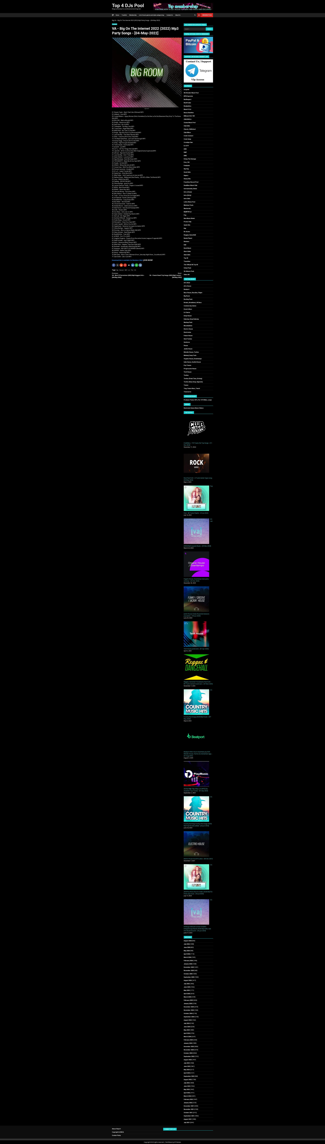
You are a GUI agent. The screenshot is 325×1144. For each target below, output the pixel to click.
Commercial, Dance (190, 306)
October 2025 (188, 974)
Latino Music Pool (189, 202)
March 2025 (187, 997)
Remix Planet (188, 238)
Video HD (187, 274)
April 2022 (187, 1093)
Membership (132, 15)
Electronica (187, 332)
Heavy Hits (187, 179)
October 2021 (188, 1112)
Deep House (188, 316)
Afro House (187, 286)
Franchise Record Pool (191, 182)
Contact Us (170, 15)
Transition (187, 261)
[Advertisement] (183, 6)
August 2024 (188, 1020)
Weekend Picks (207, 15)
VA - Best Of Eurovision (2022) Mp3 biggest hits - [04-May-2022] (128, 275)
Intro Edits (187, 198)
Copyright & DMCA (118, 1132)
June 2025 (187, 987)
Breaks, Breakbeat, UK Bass (193, 302)
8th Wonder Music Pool (191, 93)
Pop (185, 215)
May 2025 (187, 990)
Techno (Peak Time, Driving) (193, 378)
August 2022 (188, 1079)
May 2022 (187, 1089)
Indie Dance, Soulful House (192, 362)
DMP (185, 152)
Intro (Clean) (188, 192)
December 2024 (189, 1007)
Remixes (186, 241)
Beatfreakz (187, 103)
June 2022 (187, 1086)
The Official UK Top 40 (191, 264)
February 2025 (188, 1000)
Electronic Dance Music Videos (194, 408)
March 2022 (187, 1096)
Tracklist (124, 15)
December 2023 (189, 1046)
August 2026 (188, 941)
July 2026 (187, 944)
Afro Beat (187, 283)
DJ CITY (186, 146)
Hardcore (187, 342)
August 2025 (188, 980)
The (132, 270)
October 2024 (188, 1013)
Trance (186, 385)
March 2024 (187, 1036)
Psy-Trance (187, 365)
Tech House (187, 372)
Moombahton (188, 325)
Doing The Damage (190, 159)
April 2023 (187, 1073)
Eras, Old (186, 162)
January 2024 (188, 1043)
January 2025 (188, 1003)
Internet (121, 270)
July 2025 (187, 984)
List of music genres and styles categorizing (151, 15)
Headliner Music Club (190, 185)
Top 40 (186, 258)
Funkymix (187, 165)
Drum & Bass (188, 309)
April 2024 (187, 1033)
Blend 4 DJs (187, 109)
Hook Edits (187, 172)
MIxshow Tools (188, 205)
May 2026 (187, 950)
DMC (185, 149)
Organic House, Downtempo (193, 359)
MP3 (126, 270)
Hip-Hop (186, 169)
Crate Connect (188, 136)
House (186, 345)
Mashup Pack (188, 322)
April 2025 (187, 993)
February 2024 (188, 1040)
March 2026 (187, 957)
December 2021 (189, 1106)
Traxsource (187, 392)
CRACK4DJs (187, 119)
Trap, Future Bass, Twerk (192, 388)
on (129, 270)
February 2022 (188, 1099)
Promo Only (187, 222)
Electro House (188, 329)
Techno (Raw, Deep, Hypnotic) (193, 382)
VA (135, 270)
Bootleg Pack (188, 299)
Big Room (187, 296)
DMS (185, 155)
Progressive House (190, 368)
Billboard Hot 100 (189, 116)
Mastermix (187, 208)
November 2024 (189, 1010)
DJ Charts (187, 312)
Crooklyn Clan (188, 142)
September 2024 (189, 1017)
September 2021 (189, 1116)
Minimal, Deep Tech (190, 355)
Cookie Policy (116, 1135)
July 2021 (187, 1122)
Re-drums (187, 231)
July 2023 (187, 1063)
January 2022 (188, 1102)
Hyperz (186, 175)
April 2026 (187, 954)
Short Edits (187, 251)
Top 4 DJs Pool (128, 5)
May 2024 (187, 1030)
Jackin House (188, 349)
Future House (188, 335)
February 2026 (188, 960)
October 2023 (188, 1053)
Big (113, 20)
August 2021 (188, 1119)
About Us (177, 15)
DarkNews (168, 1142)
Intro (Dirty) (187, 195)
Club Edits (187, 126)
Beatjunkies (187, 106)
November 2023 (189, 1050)
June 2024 (187, 1026)
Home (117, 15)
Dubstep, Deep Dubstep (191, 319)
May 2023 (187, 1069)
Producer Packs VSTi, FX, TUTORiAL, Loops (198, 400)
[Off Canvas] (113, 15)
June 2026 (187, 947)
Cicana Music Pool (190, 122)
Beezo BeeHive (189, 112)
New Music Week (189, 218)
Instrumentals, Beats (190, 188)
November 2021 (189, 1109)
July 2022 (187, 1083)
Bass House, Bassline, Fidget (193, 292)
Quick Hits (187, 225)
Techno (186, 375)
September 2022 (189, 1076)
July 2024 (187, 1023)
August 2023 (188, 1060)
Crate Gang (187, 139)
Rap (185, 228)
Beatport (186, 289)
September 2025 (189, 977)
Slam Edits (187, 255)
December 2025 (189, 967)
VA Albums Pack (189, 271)
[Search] (195, 15)
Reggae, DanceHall (190, 235)
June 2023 (187, 1066)
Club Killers (187, 132)
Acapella (186, 89)
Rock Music (187, 248)
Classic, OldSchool (190, 129)
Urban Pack (187, 268)
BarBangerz (187, 99)
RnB (185, 245)
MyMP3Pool (187, 212)
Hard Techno (188, 339)
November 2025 (189, 970)
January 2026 (188, 964)
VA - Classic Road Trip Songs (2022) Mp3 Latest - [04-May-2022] (165, 275)
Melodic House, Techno (191, 352)
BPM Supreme (188, 96)
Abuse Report (116, 1129)
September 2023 (189, 1056)
